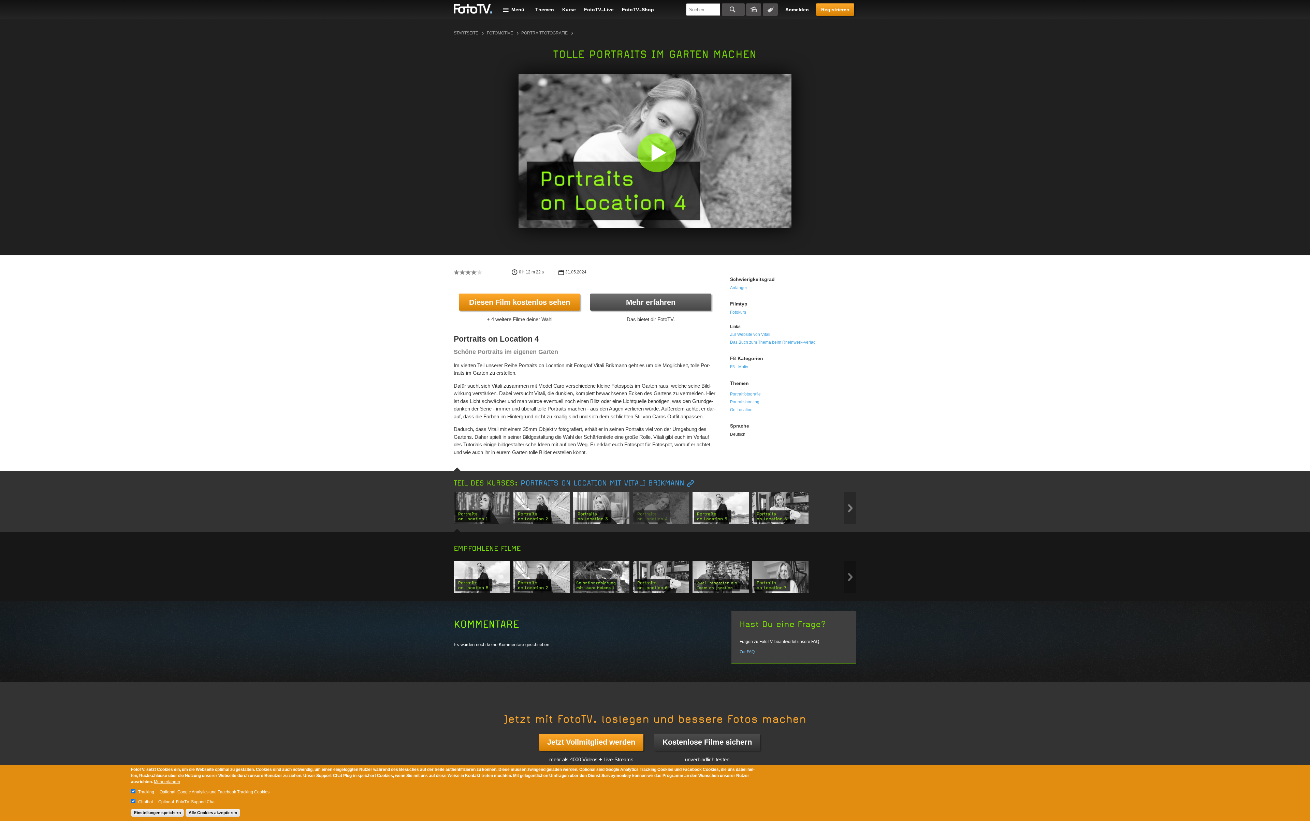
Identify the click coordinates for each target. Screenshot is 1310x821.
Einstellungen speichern (157, 812)
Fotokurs (738, 312)
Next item (850, 508)
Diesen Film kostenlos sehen (519, 302)
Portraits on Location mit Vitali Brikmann (602, 483)
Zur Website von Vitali (750, 334)
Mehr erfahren (650, 302)
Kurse (569, 9)
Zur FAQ (747, 652)
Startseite (466, 33)
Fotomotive (500, 33)
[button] (657, 152)
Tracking (146, 792)
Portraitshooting (744, 402)
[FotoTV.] (473, 9)
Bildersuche (753, 9)
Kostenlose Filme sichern (707, 742)
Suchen (733, 9)
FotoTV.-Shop (638, 9)
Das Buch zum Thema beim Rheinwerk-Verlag (773, 342)
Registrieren (835, 9)
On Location (741, 409)
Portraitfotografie (544, 33)
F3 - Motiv (739, 366)
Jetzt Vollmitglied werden (591, 742)
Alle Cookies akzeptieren (213, 812)
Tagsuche (770, 9)
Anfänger (738, 287)
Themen (544, 9)
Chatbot (145, 802)
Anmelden (797, 9)
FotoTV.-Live (599, 9)
